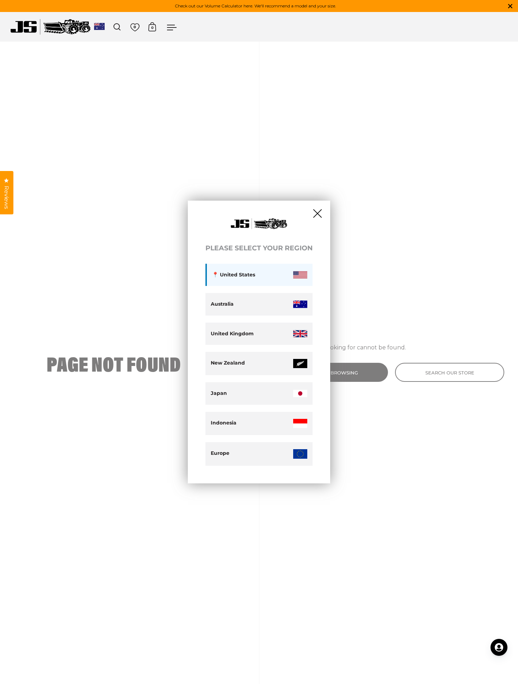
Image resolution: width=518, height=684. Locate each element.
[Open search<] (117, 27)
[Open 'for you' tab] (499, 647)
